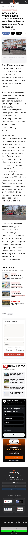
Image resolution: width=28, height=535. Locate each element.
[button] (26, 2)
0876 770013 (15, 482)
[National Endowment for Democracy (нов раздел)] (8, 509)
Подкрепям (8, 414)
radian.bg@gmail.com (15, 486)
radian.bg (5, 29)
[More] (24, 33)
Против (7, 422)
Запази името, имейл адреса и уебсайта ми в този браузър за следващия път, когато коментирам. (15, 349)
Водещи (10, 314)
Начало (3, 6)
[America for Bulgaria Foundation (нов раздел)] (19, 501)
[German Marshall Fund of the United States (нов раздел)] (8, 501)
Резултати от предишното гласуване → (13, 434)
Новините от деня (11, 6)
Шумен (14, 9)
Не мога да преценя (10, 426)
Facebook (15, 489)
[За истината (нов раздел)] (19, 509)
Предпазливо (8, 418)
